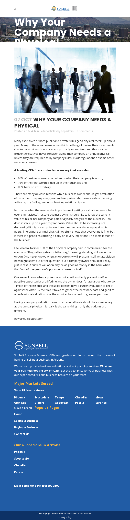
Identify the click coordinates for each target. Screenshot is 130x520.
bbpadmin (67, 131)
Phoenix (19, 397)
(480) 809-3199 (49, 486)
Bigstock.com (34, 319)
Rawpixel (19, 319)
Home (18, 414)
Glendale (20, 403)
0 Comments (85, 131)
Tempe (59, 397)
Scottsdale (42, 397)
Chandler (81, 397)
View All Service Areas (29, 390)
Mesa (99, 397)
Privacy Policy (65, 517)
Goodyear (61, 403)
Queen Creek (23, 408)
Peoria (79, 403)
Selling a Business (26, 421)
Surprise (101, 403)
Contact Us (21, 434)
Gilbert (39, 403)
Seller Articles (48, 131)
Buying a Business (26, 427)
